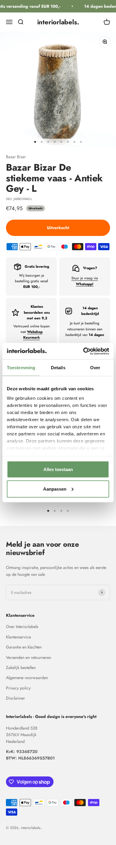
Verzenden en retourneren (28, 657)
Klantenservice (18, 637)
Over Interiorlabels (22, 627)
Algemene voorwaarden (27, 678)
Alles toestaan (58, 469)
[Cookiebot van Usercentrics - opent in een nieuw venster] (83, 351)
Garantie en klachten (24, 647)
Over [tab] (95, 367)
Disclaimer (15, 698)
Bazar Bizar (16, 157)
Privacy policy (18, 688)
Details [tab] (58, 367)
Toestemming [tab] (21, 367)
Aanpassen (54, 488)
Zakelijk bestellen (21, 667)
